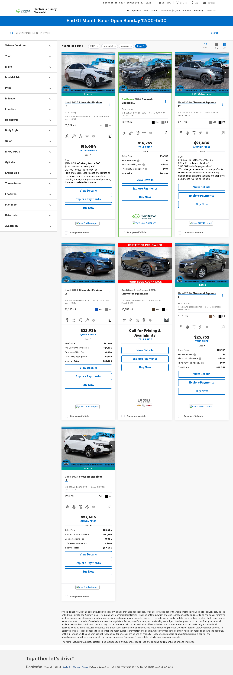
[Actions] (109, 104)
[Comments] (110, 136)
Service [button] (187, 11)
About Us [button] (211, 11)
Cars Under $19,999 (170, 11)
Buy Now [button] (88, 207)
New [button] (146, 11)
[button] (112, 72)
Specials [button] (136, 11)
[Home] (127, 11)
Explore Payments (88, 199)
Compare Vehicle (79, 232)
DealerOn (67, 667)
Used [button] (154, 11)
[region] (88, 172)
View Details (88, 190)
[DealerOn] (34, 667)
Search (214, 33)
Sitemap (76, 667)
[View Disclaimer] (93, 136)
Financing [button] (199, 11)
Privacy (84, 667)
